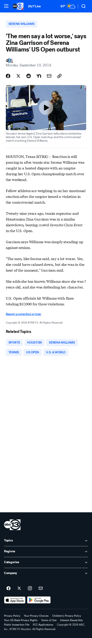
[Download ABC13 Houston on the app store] (14, 600)
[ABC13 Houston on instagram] (29, 588)
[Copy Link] (59, 76)
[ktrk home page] (12, 524)
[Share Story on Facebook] (8, 76)
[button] (6, 6)
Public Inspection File (16, 624)
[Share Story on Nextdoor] (39, 76)
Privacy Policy (12, 615)
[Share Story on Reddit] (28, 76)
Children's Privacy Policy (66, 615)
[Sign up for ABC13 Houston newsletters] (40, 588)
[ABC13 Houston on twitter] (19, 588)
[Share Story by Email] (49, 76)
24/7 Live (34, 6)
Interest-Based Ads (71, 620)
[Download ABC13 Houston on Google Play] (39, 600)
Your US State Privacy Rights (21, 620)
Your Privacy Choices (36, 615)
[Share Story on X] (18, 76)
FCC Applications (43, 624)
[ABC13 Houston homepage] (18, 6)
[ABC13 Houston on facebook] (8, 588)
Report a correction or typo (23, 314)
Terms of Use (48, 620)
